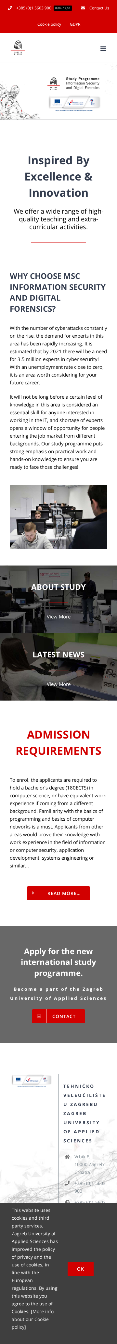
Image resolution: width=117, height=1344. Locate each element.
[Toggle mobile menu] (103, 48)
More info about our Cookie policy (33, 1319)
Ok (80, 1269)
